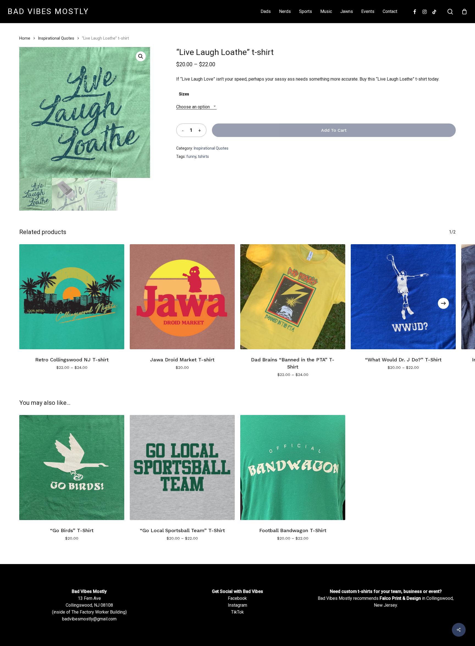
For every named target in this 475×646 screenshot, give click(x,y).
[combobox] (196, 107)
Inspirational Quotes (56, 38)
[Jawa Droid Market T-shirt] (182, 296)
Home (24, 38)
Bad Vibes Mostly (48, 11)
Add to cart (334, 130)
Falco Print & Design (400, 598)
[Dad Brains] (292, 296)
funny (191, 156)
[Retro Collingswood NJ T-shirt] (71, 296)
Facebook (237, 598)
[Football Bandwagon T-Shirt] (292, 467)
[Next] (443, 303)
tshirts (203, 156)
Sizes (184, 94)
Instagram (237, 605)
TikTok (237, 612)
